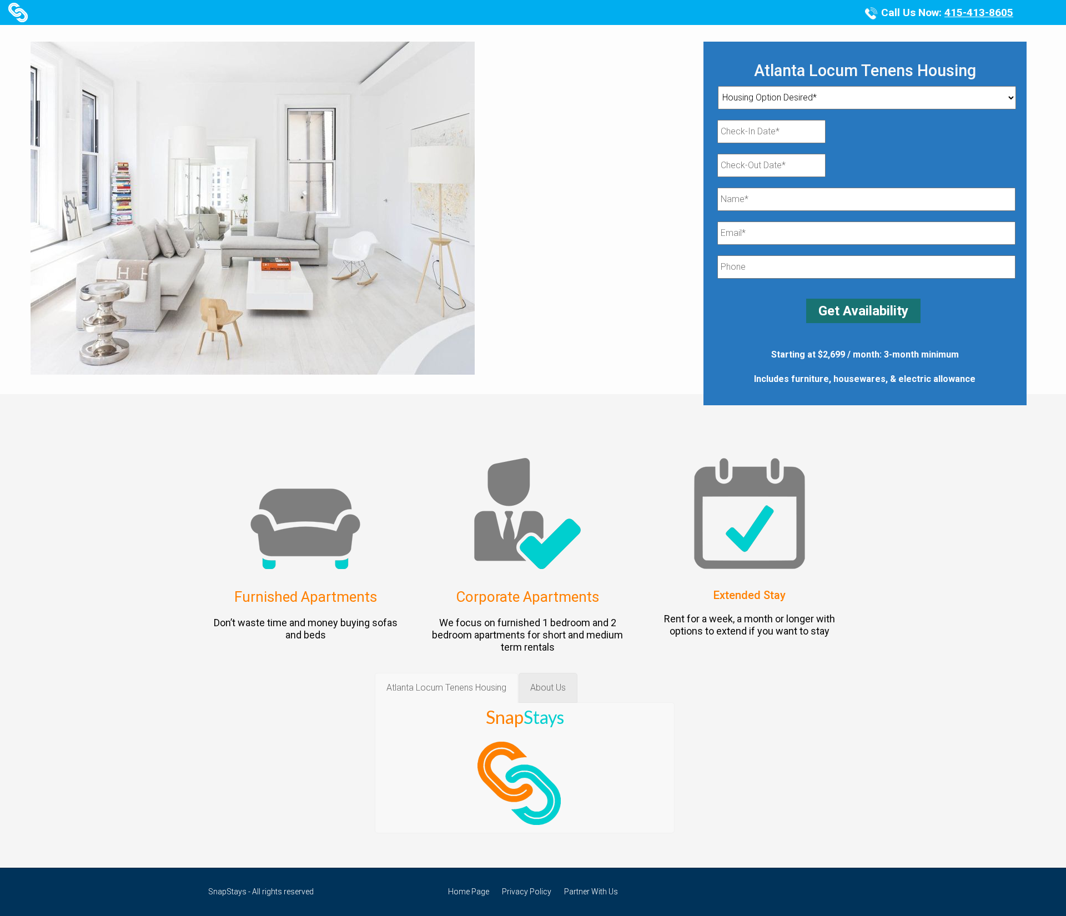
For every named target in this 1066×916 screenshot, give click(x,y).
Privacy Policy (526, 891)
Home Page (468, 891)
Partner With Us (591, 891)
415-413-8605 (978, 12)
